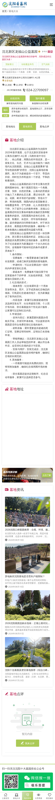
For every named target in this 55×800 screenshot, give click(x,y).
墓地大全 (13, 11)
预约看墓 (40, 98)
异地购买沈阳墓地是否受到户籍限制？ (25, 576)
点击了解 (47, 475)
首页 (4, 11)
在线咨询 (15, 98)
